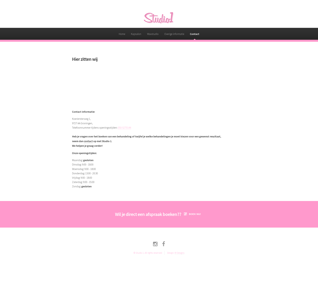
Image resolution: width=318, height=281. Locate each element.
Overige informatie (174, 34)
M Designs (179, 252)
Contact (194, 34)
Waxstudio (153, 34)
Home (122, 34)
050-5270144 (124, 127)
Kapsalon (136, 34)
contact (88, 141)
